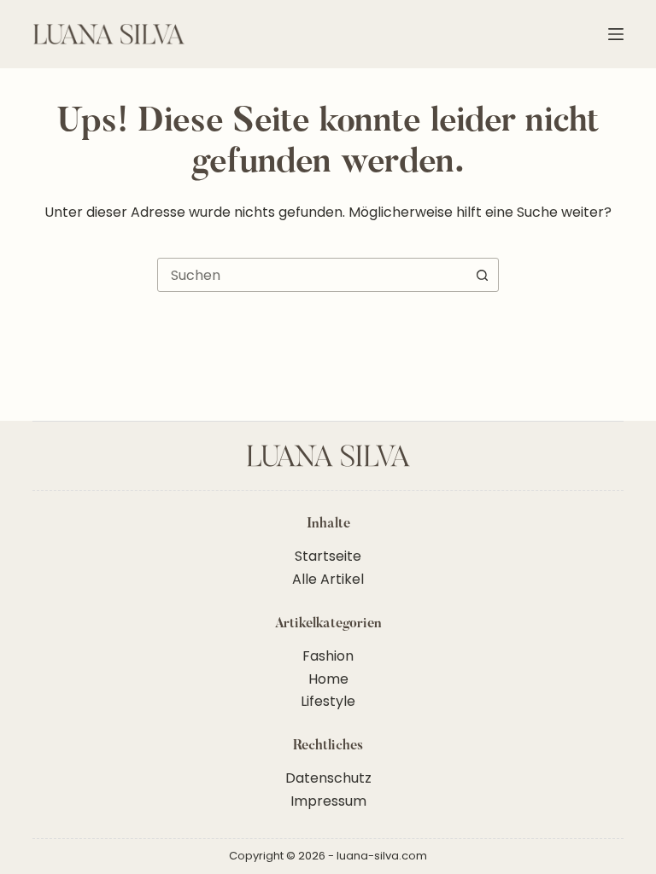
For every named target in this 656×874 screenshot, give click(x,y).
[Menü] (616, 34)
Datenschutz (328, 778)
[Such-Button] (482, 275)
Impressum (328, 801)
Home (328, 679)
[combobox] (312, 275)
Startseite (328, 556)
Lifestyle (328, 701)
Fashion (328, 656)
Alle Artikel (328, 579)
